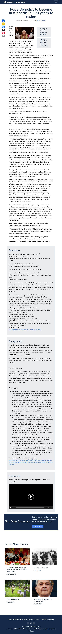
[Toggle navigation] (56, 1)
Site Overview (18, 620)
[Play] (10, 508)
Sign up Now (37, 526)
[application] (31, 496)
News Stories (41, 21)
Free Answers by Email (31, 620)
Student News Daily (16, 2)
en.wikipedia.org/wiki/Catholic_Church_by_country (25, 330)
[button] (31, 497)
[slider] (30, 507)
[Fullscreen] (51, 508)
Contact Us (44, 620)
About (10, 620)
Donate (51, 620)
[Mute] (49, 508)
